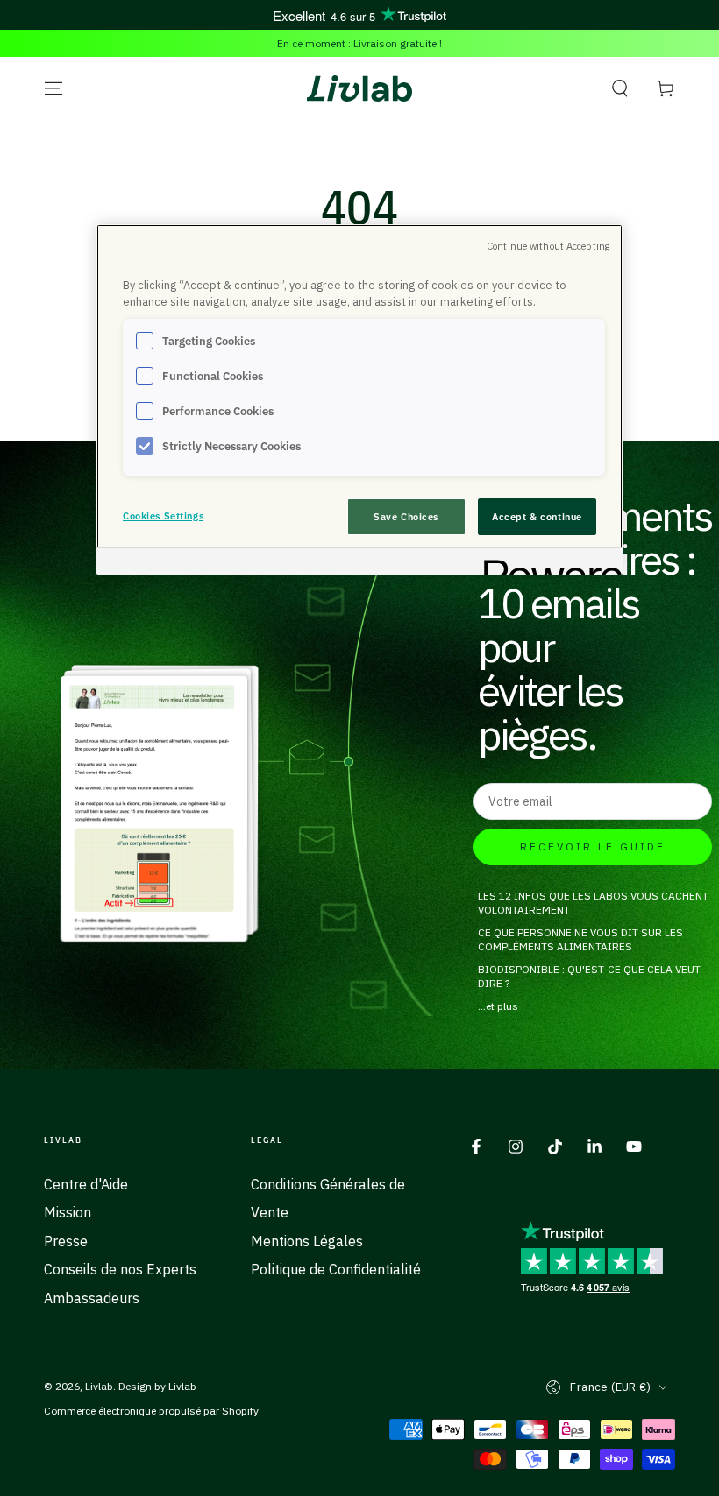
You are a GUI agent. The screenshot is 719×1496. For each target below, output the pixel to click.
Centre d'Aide (86, 1184)
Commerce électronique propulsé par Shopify (151, 1410)
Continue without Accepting (548, 246)
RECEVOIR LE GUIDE (593, 846)
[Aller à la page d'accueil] (359, 88)
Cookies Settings (163, 515)
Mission (67, 1212)
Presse (66, 1241)
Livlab (99, 1386)
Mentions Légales (307, 1241)
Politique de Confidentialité (336, 1269)
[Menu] (53, 88)
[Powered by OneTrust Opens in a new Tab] (547, 564)
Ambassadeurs (91, 1298)
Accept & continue (537, 516)
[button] (620, 88)
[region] (359, 399)
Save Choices (406, 516)
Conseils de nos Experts (120, 1269)
